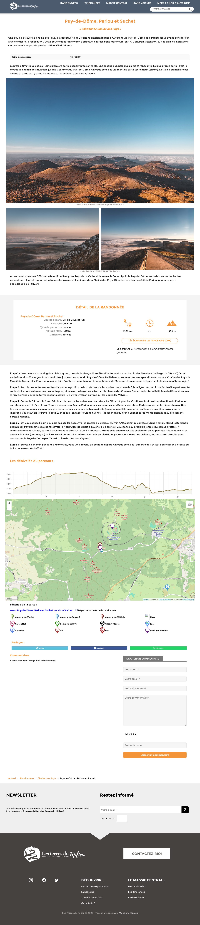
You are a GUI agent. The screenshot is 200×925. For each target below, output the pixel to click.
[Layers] (189, 504)
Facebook (100, 648)
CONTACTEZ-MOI (147, 854)
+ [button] (9, 503)
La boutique (87, 892)
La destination (136, 897)
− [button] (9, 508)
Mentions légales (128, 913)
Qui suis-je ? (88, 903)
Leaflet (146, 599)
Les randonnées (137, 886)
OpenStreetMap (165, 599)
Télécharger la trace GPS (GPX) (149, 340)
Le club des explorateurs (94, 886)
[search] (190, 9)
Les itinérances (136, 892)
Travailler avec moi (91, 897)
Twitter (41, 648)
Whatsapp (159, 648)
